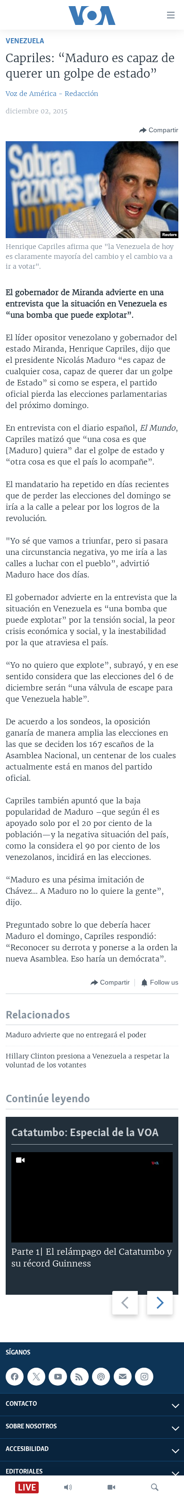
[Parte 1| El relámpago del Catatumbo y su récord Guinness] (92, 1197)
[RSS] (79, 1377)
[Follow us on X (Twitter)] (36, 1377)
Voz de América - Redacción (52, 93)
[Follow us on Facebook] (15, 1377)
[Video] (111, 1487)
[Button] (158, 130)
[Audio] (68, 1487)
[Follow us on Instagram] (144, 1377)
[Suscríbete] (123, 1377)
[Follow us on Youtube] (58, 1377)
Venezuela (25, 41)
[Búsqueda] (155, 1487)
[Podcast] (101, 1377)
